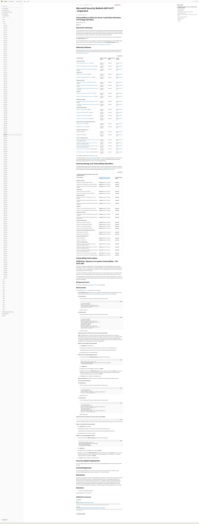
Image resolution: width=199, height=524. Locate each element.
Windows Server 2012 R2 (81, 126)
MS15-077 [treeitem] (5, 134)
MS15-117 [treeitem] (5, 59)
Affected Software (180, 10)
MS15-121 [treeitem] (5, 51)
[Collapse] (22, 4)
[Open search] (194, 1)
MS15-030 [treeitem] (5, 223)
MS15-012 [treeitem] (5, 257)
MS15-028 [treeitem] (5, 227)
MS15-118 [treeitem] (5, 57)
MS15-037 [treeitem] (5, 210)
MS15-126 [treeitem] (5, 42)
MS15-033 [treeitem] (5, 217)
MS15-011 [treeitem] (5, 259)
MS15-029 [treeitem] (5, 225)
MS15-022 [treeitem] (5, 238)
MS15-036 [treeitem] (5, 211)
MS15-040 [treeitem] (5, 204)
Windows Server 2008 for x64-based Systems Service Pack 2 (87, 85)
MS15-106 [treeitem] (5, 79)
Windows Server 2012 (80, 123)
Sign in (196, 1)
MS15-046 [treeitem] (5, 193)
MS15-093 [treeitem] (5, 104)
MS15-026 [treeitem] (5, 230)
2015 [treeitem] (4, 23)
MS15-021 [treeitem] (5, 240)
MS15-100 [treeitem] (5, 91)
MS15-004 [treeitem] (5, 272)
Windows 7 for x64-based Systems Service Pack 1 (85, 96)
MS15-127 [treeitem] (5, 40)
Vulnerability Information (181, 13)
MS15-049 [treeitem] (5, 187)
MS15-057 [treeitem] (5, 172)
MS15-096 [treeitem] (5, 98)
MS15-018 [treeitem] (5, 245)
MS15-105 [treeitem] (5, 81)
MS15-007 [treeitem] (5, 266)
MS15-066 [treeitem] (5, 155)
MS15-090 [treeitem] (5, 110)
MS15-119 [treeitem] (5, 55)
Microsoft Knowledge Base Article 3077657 (102, 44)
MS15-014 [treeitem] (5, 253)
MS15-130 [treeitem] (5, 34)
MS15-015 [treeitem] (5, 251)
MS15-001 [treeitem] (5, 277)
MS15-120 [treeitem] (5, 53)
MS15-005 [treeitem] (5, 270)
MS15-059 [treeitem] (5, 168)
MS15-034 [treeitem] (5, 215)
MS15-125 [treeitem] (5, 44)
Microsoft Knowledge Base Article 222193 (99, 294)
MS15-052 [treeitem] (5, 181)
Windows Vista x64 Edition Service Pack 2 (84, 77)
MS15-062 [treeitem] (5, 162)
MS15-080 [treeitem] (5, 128)
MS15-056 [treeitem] (5, 174)
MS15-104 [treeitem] (5, 83)
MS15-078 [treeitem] (5, 132)
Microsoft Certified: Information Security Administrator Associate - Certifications (90, 507)
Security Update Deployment (182, 16)
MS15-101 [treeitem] (5, 89)
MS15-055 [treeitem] (5, 176)
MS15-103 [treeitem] (5, 85)
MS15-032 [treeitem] (5, 219)
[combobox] (11, 6)
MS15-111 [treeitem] (5, 70)
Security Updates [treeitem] (5, 8)
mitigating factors (92, 285)
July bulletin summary (110, 169)
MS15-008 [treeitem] (5, 264)
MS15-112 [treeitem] (5, 68)
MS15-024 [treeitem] (5, 234)
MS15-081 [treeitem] (5, 127)
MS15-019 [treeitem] (5, 244)
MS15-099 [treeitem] (5, 93)
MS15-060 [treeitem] (5, 166)
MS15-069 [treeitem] (5, 149)
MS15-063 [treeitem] (5, 161)
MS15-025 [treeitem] (5, 232)
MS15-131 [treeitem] (5, 32)
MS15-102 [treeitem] (5, 87)
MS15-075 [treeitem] (5, 138)
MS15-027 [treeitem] (5, 228)
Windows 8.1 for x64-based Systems (83, 118)
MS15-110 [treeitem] (5, 72)
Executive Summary (180, 9)
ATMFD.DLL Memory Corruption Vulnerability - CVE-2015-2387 (187, 15)
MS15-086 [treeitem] (5, 117)
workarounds (84, 290)
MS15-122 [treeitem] (5, 49)
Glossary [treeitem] (3, 315)
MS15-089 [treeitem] (5, 112)
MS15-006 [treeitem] (5, 268)
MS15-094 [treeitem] (5, 102)
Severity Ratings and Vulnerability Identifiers (185, 11)
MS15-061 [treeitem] (5, 164)
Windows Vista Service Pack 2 (82, 74)
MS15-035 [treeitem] (5, 213)
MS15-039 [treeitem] (5, 206)
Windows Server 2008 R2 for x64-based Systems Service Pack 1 (87, 101)
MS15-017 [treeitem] (5, 247)
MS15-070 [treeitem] (5, 147)
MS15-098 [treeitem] (5, 95)
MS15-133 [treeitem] (5, 29)
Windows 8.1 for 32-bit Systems (82, 115)
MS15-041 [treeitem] (5, 202)
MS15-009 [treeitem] (5, 262)
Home (81, 4)
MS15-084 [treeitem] (5, 121)
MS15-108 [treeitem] (5, 76)
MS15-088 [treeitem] (5, 113)
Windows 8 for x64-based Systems (82, 112)
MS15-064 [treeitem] (5, 159)
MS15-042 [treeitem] (5, 200)
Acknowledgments (96, 472)
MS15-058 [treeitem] (5, 170)
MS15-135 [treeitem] (5, 25)
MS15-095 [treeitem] (5, 100)
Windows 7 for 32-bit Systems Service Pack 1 (84, 93)
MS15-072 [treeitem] (5, 144)
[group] (99, 421)
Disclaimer (179, 19)
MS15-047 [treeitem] (5, 191)
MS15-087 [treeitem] (5, 115)
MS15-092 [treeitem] (5, 106)
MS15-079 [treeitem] (5, 130)
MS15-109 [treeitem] (5, 74)
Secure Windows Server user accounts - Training (84, 502)
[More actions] (122, 5)
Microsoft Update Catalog (95, 159)
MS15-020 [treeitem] (5, 242)
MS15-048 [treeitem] (5, 189)
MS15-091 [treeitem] (5, 108)
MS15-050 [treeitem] (5, 185)
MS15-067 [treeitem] (5, 153)
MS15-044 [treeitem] (5, 196)
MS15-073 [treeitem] (5, 142)
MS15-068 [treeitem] (5, 151)
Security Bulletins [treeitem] (6, 15)
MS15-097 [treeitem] (5, 96)
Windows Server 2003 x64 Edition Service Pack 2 (85, 66)
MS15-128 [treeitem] (5, 38)
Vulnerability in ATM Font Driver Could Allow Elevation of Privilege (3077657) (187, 7)
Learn (77, 4)
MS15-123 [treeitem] (5, 47)
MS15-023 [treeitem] (5, 236)
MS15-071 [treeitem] (5, 145)
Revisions (179, 20)
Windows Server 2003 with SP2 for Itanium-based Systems (87, 69)
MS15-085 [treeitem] (5, 119)
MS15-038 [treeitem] (5, 208)
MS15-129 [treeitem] (5, 36)
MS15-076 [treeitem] (5, 136)
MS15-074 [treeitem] (5, 140)
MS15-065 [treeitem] (5, 157)
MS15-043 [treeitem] (5, 198)
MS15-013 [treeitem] (5, 255)
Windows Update (91, 155)
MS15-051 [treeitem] (5, 183)
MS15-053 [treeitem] (5, 179)
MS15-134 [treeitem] (5, 27)
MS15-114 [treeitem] (5, 64)
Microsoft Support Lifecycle (81, 53)
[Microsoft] (2, 1)
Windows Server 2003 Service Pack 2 (83, 63)
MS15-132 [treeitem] (5, 30)
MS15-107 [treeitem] (5, 78)
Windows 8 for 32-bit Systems (82, 109)
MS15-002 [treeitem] (5, 276)
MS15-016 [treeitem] (5, 249)
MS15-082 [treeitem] (5, 125)
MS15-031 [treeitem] (5, 221)
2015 (91, 4)
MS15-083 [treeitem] (5, 123)
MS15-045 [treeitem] (5, 195)
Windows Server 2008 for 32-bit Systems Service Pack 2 (86, 82)
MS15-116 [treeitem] (5, 61)
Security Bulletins (86, 4)
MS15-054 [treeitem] (5, 178)
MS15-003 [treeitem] (5, 274)
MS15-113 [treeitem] (5, 66)
